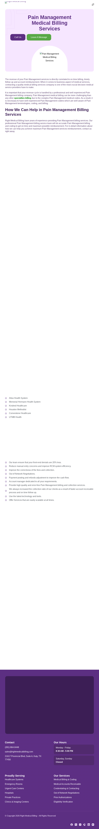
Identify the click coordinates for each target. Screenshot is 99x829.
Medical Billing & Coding (65, 779)
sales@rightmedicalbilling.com (19, 752)
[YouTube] (93, 824)
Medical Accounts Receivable (67, 784)
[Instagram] (80, 824)
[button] (39, 37)
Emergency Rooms (13, 784)
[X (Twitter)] (76, 824)
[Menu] (93, 4)
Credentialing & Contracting (66, 788)
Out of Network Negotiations (66, 793)
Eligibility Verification (63, 802)
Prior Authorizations (63, 797)
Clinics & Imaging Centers (17, 802)
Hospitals (9, 793)
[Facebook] (72, 824)
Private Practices (12, 797)
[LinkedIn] (89, 824)
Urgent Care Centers (14, 788)
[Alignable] (84, 824)
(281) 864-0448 (12, 747)
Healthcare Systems (14, 779)
